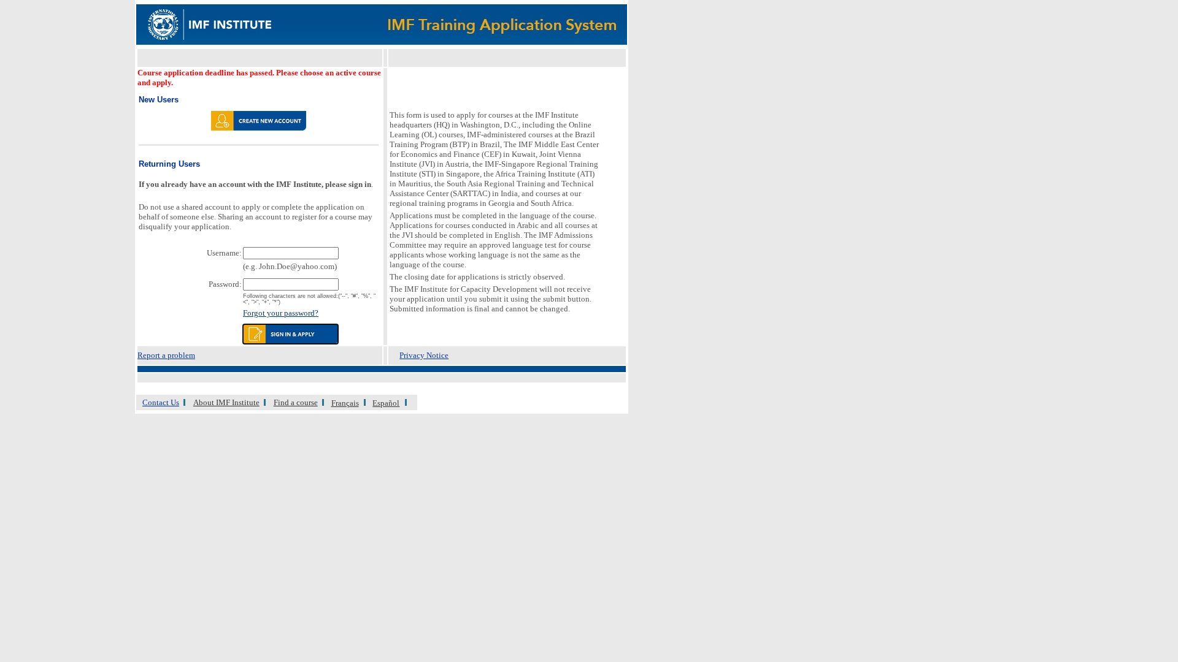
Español (385, 403)
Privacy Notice (423, 355)
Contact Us (160, 402)
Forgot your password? (280, 313)
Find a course (296, 402)
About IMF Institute (226, 402)
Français (345, 403)
